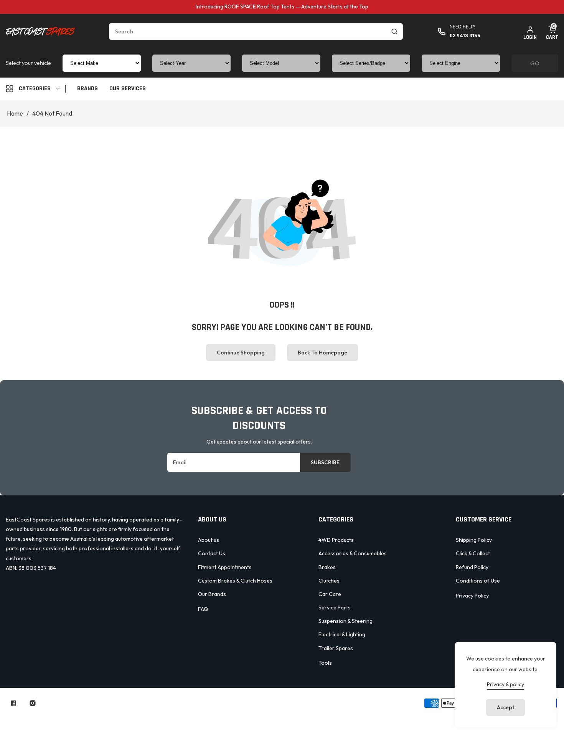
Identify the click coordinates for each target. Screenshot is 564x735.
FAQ (203, 609)
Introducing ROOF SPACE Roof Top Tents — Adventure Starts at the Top (282, 6)
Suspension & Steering (345, 620)
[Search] (394, 31)
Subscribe (325, 462)
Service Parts (334, 607)
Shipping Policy (474, 539)
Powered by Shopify (267, 703)
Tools (325, 662)
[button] (552, 31)
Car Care (329, 594)
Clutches (329, 580)
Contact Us (211, 553)
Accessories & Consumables (352, 553)
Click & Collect (473, 553)
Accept (505, 707)
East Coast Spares (217, 703)
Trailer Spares (335, 648)
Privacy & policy (505, 684)
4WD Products (336, 539)
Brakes (327, 567)
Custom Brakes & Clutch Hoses (235, 580)
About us (208, 539)
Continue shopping (241, 352)
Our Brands (212, 594)
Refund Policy (472, 567)
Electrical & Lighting (341, 634)
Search (199, 716)
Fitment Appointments (225, 567)
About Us (235, 716)
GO (534, 63)
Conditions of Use (478, 580)
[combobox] (256, 31)
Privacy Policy (472, 595)
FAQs (367, 716)
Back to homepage (322, 352)
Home (15, 113)
